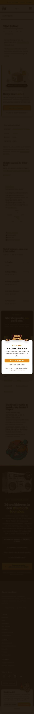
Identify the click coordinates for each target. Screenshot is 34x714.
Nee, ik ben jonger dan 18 (17, 364)
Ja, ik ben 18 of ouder (17, 360)
